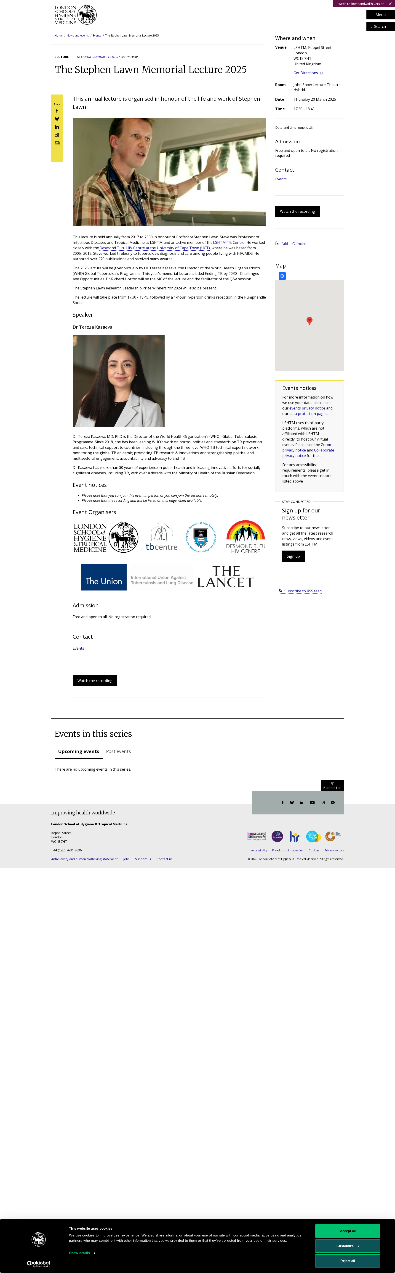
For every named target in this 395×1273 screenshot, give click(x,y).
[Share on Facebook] (56, 110)
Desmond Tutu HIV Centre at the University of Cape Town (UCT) (154, 247)
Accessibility (259, 850)
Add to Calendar (293, 244)
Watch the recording (94, 680)
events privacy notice (307, 408)
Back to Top (332, 787)
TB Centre (84, 57)
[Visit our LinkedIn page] (301, 802)
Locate (282, 276)
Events (97, 35)
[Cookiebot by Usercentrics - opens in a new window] (39, 1264)
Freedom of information (288, 850)
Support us (143, 859)
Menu (381, 14)
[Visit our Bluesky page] (292, 802)
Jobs (126, 859)
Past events (118, 751)
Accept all (348, 1231)
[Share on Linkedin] (56, 127)
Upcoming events (78, 751)
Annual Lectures (106, 57)
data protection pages (308, 413)
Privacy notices (334, 850)
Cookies (314, 850)
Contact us (165, 859)
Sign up (293, 556)
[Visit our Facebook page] (283, 802)
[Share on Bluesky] (56, 118)
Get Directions (306, 72)
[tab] (79, 752)
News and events (78, 35)
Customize (345, 1246)
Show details (79, 1253)
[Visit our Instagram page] (323, 802)
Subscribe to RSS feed (303, 590)
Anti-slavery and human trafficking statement (84, 859)
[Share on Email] (56, 143)
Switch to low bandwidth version (360, 4)
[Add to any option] (56, 151)
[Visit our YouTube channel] (312, 802)
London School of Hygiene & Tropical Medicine (77, 15)
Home (59, 35)
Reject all (347, 1261)
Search (380, 26)
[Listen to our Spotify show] (333, 802)
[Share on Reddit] (56, 135)
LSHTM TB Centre (228, 242)
